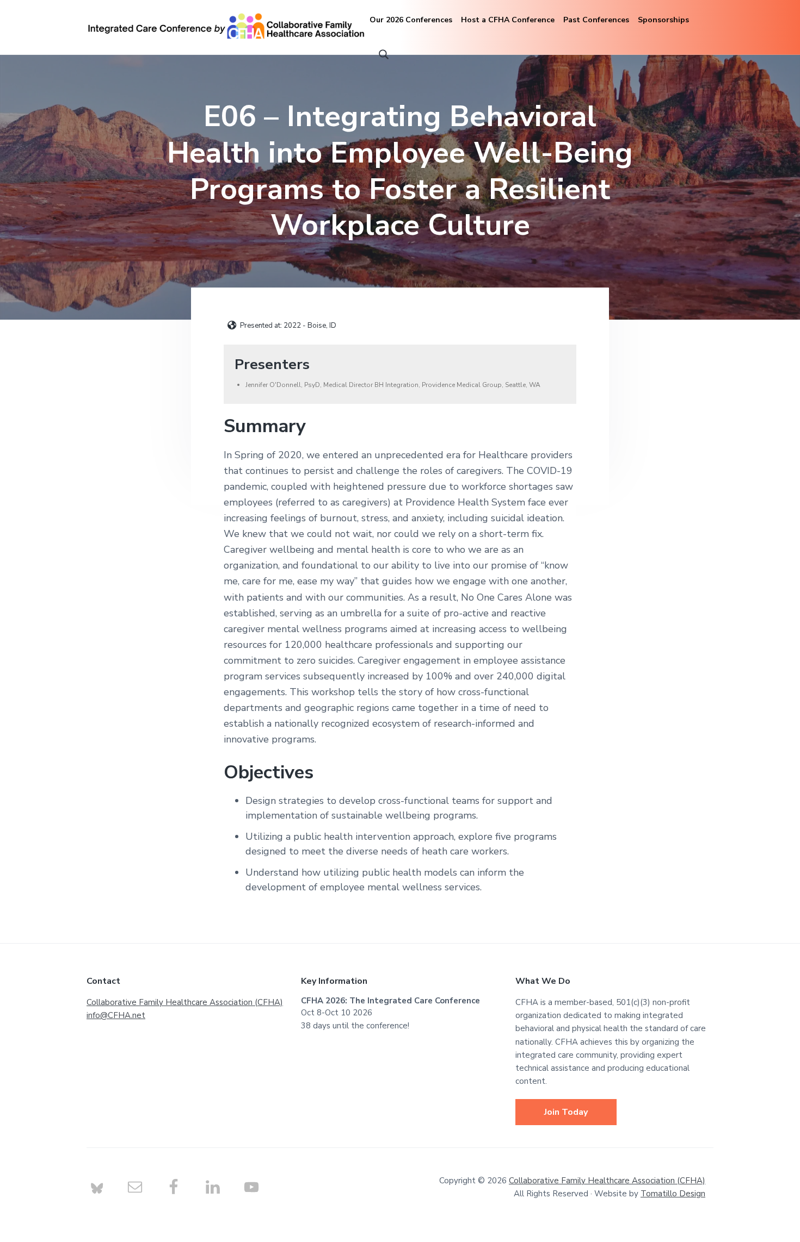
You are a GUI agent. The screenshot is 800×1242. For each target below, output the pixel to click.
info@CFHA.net (116, 1015)
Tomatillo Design (673, 1193)
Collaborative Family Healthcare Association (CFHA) (185, 1002)
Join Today (566, 1112)
